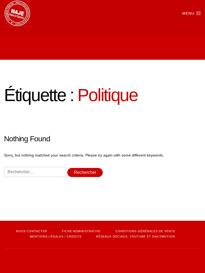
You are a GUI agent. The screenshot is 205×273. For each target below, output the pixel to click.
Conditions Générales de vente (145, 231)
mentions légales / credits (55, 236)
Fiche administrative (81, 231)
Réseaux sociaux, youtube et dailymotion (135, 236)
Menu (189, 13)
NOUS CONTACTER (31, 231)
